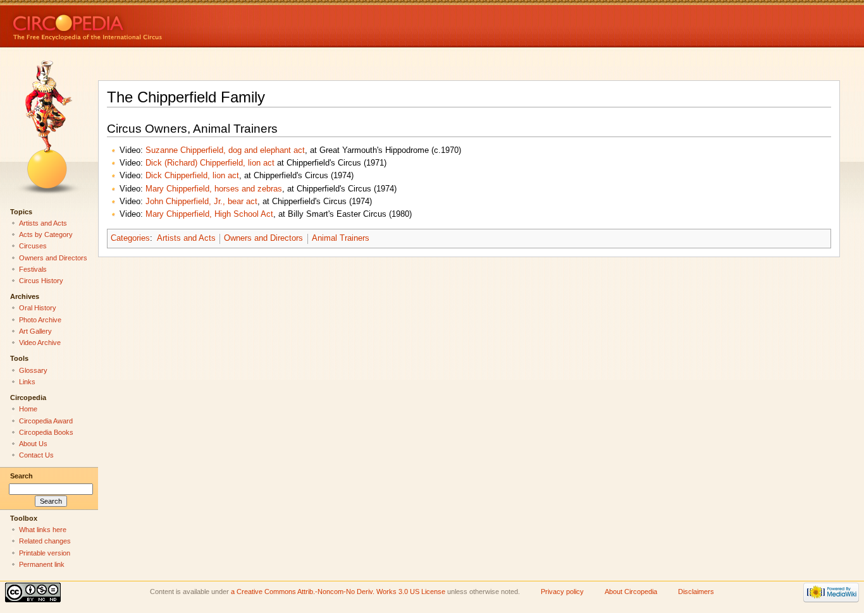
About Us (33, 443)
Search (21, 476)
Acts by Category (46, 234)
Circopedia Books (46, 432)
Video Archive (40, 342)
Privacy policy (562, 591)
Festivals (33, 269)
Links (27, 381)
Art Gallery (35, 331)
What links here (42, 529)
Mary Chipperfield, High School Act (209, 214)
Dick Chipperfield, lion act (192, 175)
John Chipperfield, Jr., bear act (201, 201)
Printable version (44, 553)
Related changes (45, 541)
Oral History (37, 308)
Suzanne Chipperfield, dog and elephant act (225, 150)
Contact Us (36, 455)
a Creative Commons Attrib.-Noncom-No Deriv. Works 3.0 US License (338, 591)
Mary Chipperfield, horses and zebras (213, 189)
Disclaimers (696, 591)
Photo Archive (40, 320)
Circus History (41, 280)
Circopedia (130, 23)
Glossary (33, 370)
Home (28, 409)
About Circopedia (631, 591)
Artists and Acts (186, 238)
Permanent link (42, 564)
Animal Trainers (340, 238)
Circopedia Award (46, 421)
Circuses (33, 246)
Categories (130, 238)
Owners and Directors (263, 238)
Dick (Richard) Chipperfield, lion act (210, 163)
